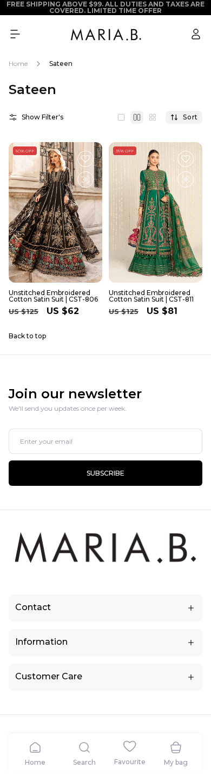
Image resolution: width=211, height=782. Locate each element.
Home (18, 63)
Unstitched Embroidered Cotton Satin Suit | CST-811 (151, 296)
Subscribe (105, 473)
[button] (15, 34)
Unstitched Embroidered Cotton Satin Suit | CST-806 (53, 296)
